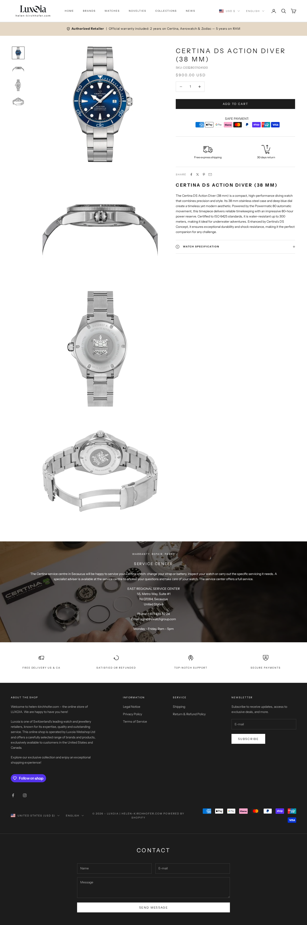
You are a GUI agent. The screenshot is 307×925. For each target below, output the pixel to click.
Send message (153, 907)
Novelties (137, 10)
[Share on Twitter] (197, 174)
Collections (166, 10)
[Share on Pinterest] (204, 174)
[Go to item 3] (18, 85)
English (253, 11)
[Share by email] (210, 174)
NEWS (190, 10)
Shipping (179, 707)
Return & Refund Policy (189, 714)
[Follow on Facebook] (13, 795)
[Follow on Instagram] (24, 795)
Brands (89, 10)
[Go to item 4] (18, 101)
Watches (112, 10)
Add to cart (235, 104)
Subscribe (248, 739)
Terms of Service (135, 721)
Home (69, 10)
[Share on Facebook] (191, 174)
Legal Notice (131, 707)
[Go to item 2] (18, 69)
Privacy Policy (132, 714)
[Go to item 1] (18, 53)
